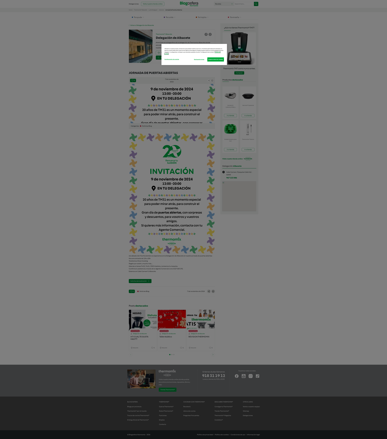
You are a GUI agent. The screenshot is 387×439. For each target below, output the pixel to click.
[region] (194, 54)
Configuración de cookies (171, 59)
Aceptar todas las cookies (215, 59)
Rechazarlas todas (199, 59)
